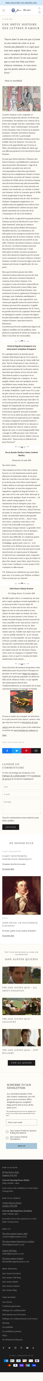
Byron (5, 918)
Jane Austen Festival (10, 1286)
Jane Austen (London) (11, 1273)
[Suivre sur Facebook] (3, 1348)
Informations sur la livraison (14, 1314)
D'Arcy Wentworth (11, 851)
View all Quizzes (21, 1063)
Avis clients (7, 1302)
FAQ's (4, 1335)
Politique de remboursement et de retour (20, 1318)
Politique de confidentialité (14, 776)
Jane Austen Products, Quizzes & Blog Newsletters (23, 1132)
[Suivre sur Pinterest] (21, 1348)
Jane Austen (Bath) (10, 1282)
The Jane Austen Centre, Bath (15, 1233)
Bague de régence (30, 673)
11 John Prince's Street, (12, 1203)
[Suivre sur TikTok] (33, 1348)
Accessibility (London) (11, 1331)
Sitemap (5, 1323)
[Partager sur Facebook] (7, 750)
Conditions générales (11, 1306)
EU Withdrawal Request (12, 1339)
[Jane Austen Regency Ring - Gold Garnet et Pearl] (21, 701)
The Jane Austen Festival (12, 1258)
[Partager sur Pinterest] (26, 750)
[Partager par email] (36, 750)
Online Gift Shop (9, 1250)
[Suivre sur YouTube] (27, 1348)
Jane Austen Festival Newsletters (18, 1138)
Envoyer (11, 827)
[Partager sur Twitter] (16, 750)
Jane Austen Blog (9, 1290)
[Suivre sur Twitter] (9, 1348)
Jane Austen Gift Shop (11, 1277)
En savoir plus (8, 869)
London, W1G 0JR (9, 1206)
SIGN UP (21, 1146)
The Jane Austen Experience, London (18, 1241)
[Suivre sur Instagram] (15, 1348)
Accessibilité (7, 1327)
